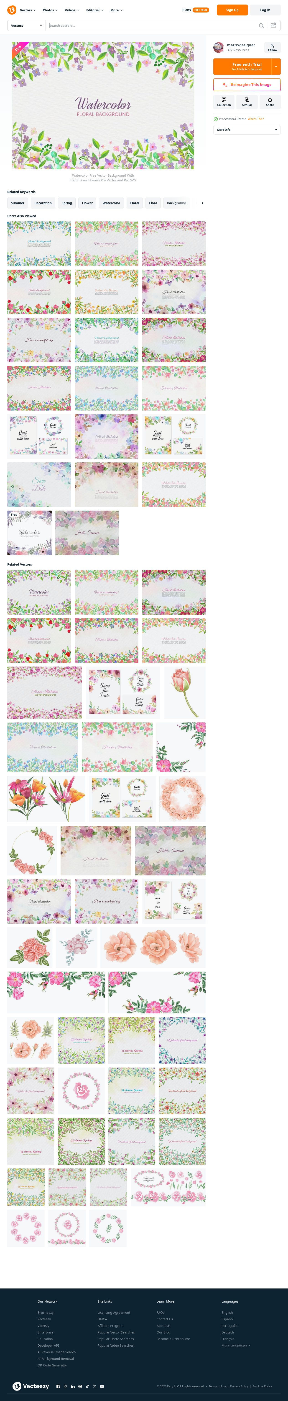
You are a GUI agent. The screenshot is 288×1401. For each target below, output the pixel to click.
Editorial (92, 10)
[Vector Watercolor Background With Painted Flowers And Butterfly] (174, 292)
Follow (272, 50)
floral (134, 203)
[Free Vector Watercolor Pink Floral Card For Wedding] (174, 484)
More (114, 10)
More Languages (234, 1345)
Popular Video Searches (116, 1345)
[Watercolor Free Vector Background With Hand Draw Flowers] (39, 592)
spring (67, 203)
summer (17, 203)
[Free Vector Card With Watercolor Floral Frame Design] (174, 388)
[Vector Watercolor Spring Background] (30, 1141)
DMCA (102, 1319)
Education (45, 1339)
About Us (164, 1325)
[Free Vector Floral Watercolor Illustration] (39, 340)
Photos (48, 10)
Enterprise (46, 1332)
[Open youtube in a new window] (102, 1386)
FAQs (160, 1312)
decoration (43, 203)
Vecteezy (44, 1319)
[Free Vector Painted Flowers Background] (106, 340)
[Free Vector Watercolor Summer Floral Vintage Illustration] (87, 533)
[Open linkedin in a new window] (73, 1386)
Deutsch (228, 1332)
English (227, 1312)
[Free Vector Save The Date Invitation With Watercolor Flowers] (174, 901)
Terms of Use (217, 1386)
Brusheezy (46, 1312)
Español (228, 1319)
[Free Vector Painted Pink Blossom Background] (174, 243)
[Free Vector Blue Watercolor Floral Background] (106, 388)
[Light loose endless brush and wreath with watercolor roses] (81, 1091)
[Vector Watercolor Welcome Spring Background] (81, 1040)
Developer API (48, 1345)
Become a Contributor (173, 1339)
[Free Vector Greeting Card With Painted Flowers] (174, 340)
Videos (70, 10)
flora (153, 203)
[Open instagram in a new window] (65, 1386)
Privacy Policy (239, 1386)
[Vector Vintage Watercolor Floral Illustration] (106, 484)
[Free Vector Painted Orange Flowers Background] (106, 292)
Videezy (43, 1325)
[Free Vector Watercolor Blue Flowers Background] (39, 243)
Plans (186, 10)
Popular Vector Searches (116, 1332)
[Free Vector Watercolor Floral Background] (39, 388)
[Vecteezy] (11, 10)
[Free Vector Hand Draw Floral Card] (39, 292)
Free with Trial (247, 66)
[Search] (261, 25)
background (176, 203)
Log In (265, 10)
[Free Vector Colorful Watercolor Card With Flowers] (106, 243)
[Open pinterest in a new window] (80, 1386)
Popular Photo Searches (116, 1339)
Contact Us (165, 1319)
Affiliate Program (110, 1325)
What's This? (256, 119)
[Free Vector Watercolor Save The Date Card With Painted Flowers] (39, 484)
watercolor (111, 203)
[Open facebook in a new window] (58, 1386)
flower (87, 203)
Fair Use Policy (262, 1386)
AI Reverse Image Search (57, 1352)
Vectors (26, 10)
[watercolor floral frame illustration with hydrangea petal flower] (29, 533)
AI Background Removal (56, 1358)
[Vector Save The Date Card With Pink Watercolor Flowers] (123, 693)
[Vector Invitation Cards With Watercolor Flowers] (174, 436)
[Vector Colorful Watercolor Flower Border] (106, 436)
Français (228, 1339)
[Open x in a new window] (95, 1386)
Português (229, 1325)
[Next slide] (198, 203)
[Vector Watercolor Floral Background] (182, 1040)
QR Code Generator (52, 1365)
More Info (223, 130)
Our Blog (163, 1332)
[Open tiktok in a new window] (87, 1386)
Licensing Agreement (114, 1312)
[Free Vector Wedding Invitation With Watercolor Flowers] (39, 436)
